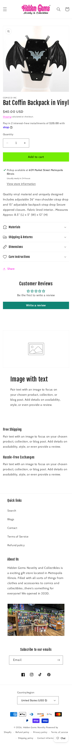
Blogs (10, 519)
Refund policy (16, 545)
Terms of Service (18, 536)
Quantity (8, 134)
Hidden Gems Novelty (34, 727)
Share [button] (11, 268)
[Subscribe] (58, 660)
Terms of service (59, 732)
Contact (12, 528)
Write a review (36, 305)
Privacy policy (40, 732)
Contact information (47, 738)
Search (11, 510)
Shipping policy (25, 738)
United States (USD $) (34, 700)
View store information (21, 183)
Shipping (7, 116)
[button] (5, 9)
